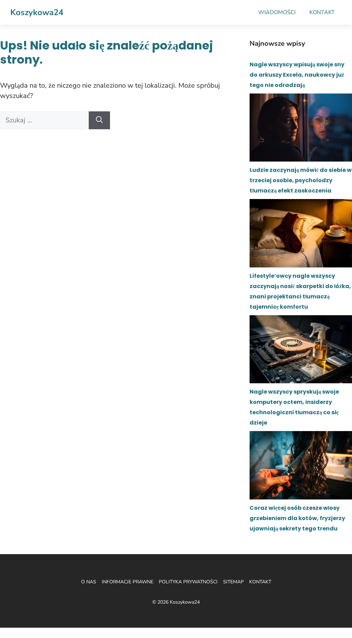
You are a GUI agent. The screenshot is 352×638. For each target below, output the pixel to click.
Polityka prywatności (188, 582)
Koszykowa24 (36, 12)
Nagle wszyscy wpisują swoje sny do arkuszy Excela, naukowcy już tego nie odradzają (297, 74)
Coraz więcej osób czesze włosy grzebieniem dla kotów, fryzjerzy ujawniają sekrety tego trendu (297, 518)
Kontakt (322, 12)
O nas (88, 582)
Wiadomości (277, 12)
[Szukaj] (99, 120)
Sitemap (233, 582)
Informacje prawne (127, 582)
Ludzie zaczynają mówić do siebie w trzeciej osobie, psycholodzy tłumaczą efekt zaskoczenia (301, 180)
